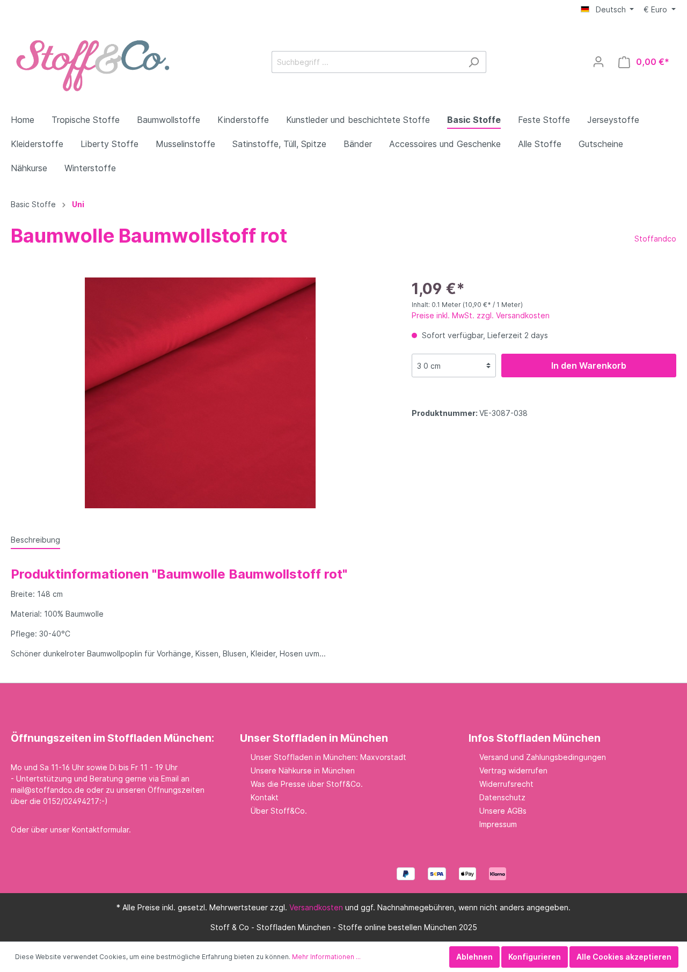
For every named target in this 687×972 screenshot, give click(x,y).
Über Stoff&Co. (279, 810)
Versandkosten (316, 907)
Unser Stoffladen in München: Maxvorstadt (328, 757)
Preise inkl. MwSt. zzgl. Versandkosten (481, 315)
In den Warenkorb (588, 365)
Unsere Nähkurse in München (303, 770)
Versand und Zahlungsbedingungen (542, 757)
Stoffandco (655, 238)
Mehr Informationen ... (326, 957)
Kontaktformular (100, 829)
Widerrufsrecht (506, 783)
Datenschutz (502, 797)
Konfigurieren (534, 956)
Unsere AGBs (503, 810)
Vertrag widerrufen (513, 770)
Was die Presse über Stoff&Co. (307, 783)
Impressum (498, 824)
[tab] (35, 539)
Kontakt (265, 797)
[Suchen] (473, 62)
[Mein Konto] (598, 61)
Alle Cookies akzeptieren (623, 956)
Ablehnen (474, 956)
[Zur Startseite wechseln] (91, 60)
